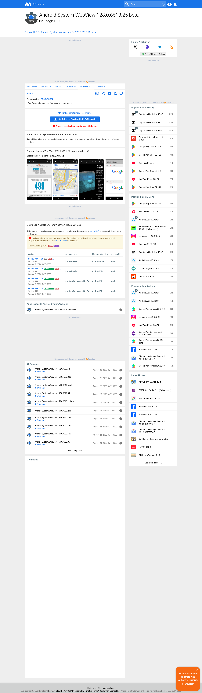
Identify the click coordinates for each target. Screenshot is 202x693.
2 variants (41, 380)
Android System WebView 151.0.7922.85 (52, 442)
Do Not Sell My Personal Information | (77, 691)
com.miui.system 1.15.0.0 (150, 268)
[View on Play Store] (109, 94)
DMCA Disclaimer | (102, 691)
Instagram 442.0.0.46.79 (149, 236)
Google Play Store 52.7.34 (150, 147)
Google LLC (51, 21)
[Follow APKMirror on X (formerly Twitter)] (135, 48)
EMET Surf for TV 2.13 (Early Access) (155, 390)
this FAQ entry (61, 241)
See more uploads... (74, 450)
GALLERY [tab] (59, 86)
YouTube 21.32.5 (146, 163)
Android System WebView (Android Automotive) (56, 310)
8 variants (41, 420)
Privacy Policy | (54, 691)
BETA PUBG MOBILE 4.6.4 (150, 382)
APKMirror (38, 4)
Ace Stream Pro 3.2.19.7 (149, 398)
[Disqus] (75, 569)
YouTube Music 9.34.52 (149, 325)
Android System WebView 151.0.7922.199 (53, 417)
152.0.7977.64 (57, 156)
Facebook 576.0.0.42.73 (149, 406)
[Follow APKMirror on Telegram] (159, 48)
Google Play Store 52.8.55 (150, 171)
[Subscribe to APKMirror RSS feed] (171, 48)
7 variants (41, 436)
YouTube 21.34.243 (147, 244)
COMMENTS (100, 86)
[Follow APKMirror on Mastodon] (147, 48)
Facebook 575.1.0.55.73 (149, 349)
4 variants (41, 371)
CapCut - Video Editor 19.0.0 (151, 130)
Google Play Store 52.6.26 (150, 155)
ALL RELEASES (86, 86)
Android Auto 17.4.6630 (149, 260)
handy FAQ (94, 231)
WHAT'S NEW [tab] (32, 86)
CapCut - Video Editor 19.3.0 (151, 252)
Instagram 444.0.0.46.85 (149, 317)
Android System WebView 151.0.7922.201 (53, 411)
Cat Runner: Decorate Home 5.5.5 (153, 439)
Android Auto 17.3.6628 (149, 220)
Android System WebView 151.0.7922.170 (53, 426)
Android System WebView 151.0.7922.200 (53, 377)
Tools (30, 94)
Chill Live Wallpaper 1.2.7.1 (150, 455)
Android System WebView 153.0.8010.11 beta (54, 401)
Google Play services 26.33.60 (152, 366)
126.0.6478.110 (46, 99)
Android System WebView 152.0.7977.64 (52, 369)
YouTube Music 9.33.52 (149, 179)
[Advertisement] (75, 60)
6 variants (41, 396)
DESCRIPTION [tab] (46, 86)
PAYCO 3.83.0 (145, 447)
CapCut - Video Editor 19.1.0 (151, 122)
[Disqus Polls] (74, 498)
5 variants (41, 428)
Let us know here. (107, 688)
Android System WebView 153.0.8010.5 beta (54, 385)
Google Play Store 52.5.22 (150, 187)
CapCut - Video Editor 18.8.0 (151, 114)
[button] (97, 94)
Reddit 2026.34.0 (146, 276)
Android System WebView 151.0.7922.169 (53, 434)
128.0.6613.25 (37, 259)
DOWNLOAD (71, 86)
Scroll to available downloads (77, 119)
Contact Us (114, 691)
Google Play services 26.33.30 (152, 309)
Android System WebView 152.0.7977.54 (52, 393)
